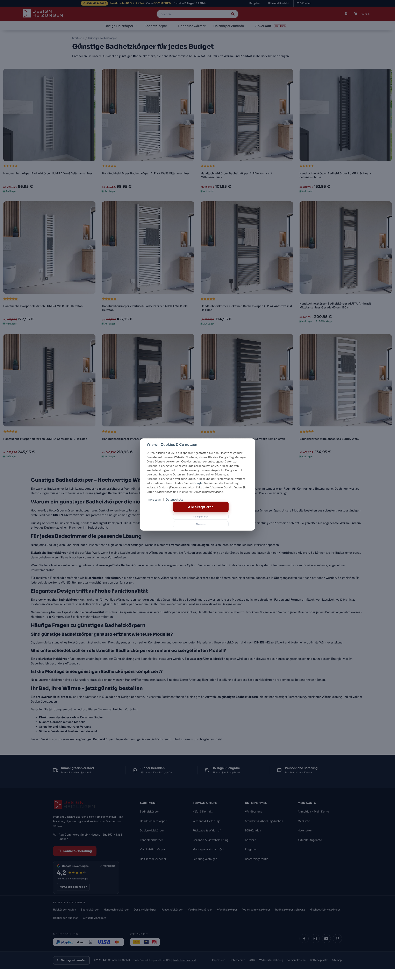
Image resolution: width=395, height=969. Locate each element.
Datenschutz (174, 499)
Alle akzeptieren (200, 507)
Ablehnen (201, 524)
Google (198, 483)
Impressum (154, 499)
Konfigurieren (200, 516)
